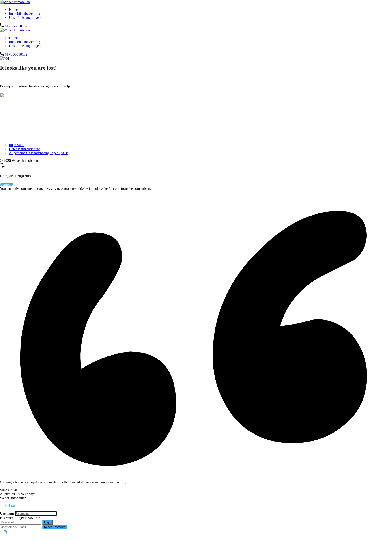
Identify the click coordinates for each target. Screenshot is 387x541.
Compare (6, 184)
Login (47, 522)
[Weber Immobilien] (15, 2)
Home (13, 9)
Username (7, 513)
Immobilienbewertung (24, 13)
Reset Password (54, 527)
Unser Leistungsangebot (26, 17)
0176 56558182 (16, 26)
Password (7, 518)
